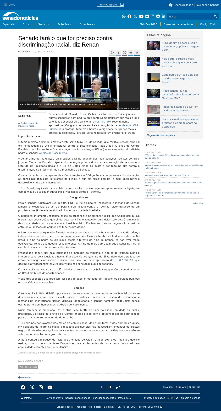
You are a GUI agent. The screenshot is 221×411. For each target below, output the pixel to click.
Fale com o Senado (207, 4)
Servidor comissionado (77, 397)
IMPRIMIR (26, 377)
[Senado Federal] (110, 5)
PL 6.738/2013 (124, 260)
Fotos (26, 24)
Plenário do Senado (28, 367)
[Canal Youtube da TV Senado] (49, 387)
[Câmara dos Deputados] (102, 387)
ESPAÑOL (181, 387)
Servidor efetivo (54, 397)
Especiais (8, 24)
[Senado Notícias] (20, 17)
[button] (171, 5)
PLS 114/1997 (102, 121)
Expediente (86, 24)
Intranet (27, 397)
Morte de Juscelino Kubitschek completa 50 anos (166, 175)
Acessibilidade (184, 4)
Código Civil (207, 24)
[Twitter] (32, 387)
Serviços (43, 24)
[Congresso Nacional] (110, 387)
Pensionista (124, 397)
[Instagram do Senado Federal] (41, 387)
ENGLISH (168, 387)
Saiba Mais (64, 24)
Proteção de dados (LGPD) (158, 397)
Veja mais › (198, 203)
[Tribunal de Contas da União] (118, 387)
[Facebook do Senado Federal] (24, 387)
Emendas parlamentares (178, 24)
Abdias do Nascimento (53, 153)
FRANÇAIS (194, 387)
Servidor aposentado (104, 397)
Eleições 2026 (148, 24)
